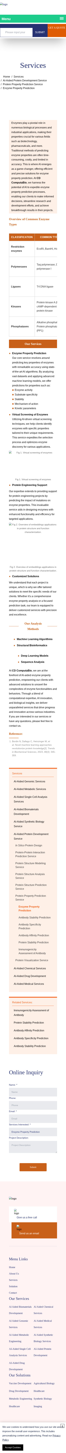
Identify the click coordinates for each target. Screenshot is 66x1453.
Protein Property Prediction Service (23, 84)
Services (19, 76)
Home (6, 76)
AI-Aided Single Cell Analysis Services (30, 799)
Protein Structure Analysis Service (30, 876)
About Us (14, 1273)
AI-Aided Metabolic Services (30, 789)
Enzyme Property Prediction (29, 908)
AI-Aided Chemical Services (30, 968)
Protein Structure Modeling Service (30, 865)
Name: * (13, 1085)
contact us (15, 725)
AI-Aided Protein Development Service (25, 80)
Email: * (13, 1111)
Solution (13, 1286)
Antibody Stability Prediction (35, 917)
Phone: (12, 1098)
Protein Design (28, 845)
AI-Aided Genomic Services (29, 781)
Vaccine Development (20, 1383)
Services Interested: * (20, 1124)
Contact (13, 1292)
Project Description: (19, 1137)
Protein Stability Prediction (34, 942)
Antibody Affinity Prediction (34, 935)
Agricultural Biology (44, 1383)
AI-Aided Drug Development (30, 976)
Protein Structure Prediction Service (31, 887)
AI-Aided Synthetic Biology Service (29, 824)
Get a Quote (56, 27)
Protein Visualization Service (31, 960)
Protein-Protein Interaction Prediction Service (30, 854)
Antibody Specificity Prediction (30, 926)
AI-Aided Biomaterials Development (26, 811)
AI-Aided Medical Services (29, 984)
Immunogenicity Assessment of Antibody (32, 951)
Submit (33, 1167)
